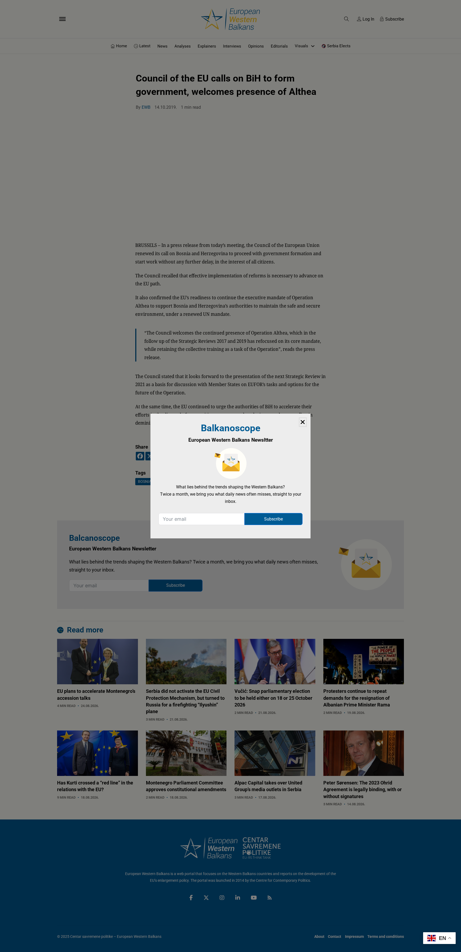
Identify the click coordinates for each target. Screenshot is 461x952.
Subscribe (273, 519)
